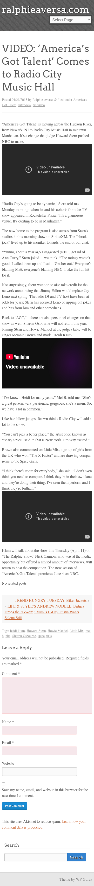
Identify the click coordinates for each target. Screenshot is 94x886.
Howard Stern (36, 630)
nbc (8, 635)
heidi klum (17, 630)
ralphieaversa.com (45, 9)
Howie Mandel (58, 630)
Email (8, 742)
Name (8, 721)
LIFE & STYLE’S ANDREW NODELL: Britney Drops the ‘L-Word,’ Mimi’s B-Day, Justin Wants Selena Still (45, 611)
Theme (65, 879)
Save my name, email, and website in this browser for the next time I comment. (45, 792)
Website (8, 763)
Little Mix (77, 630)
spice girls (45, 635)
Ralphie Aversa (43, 99)
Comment (11, 673)
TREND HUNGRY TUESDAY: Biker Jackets (51, 600)
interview (24, 105)
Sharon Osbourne (24, 635)
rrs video (39, 105)
